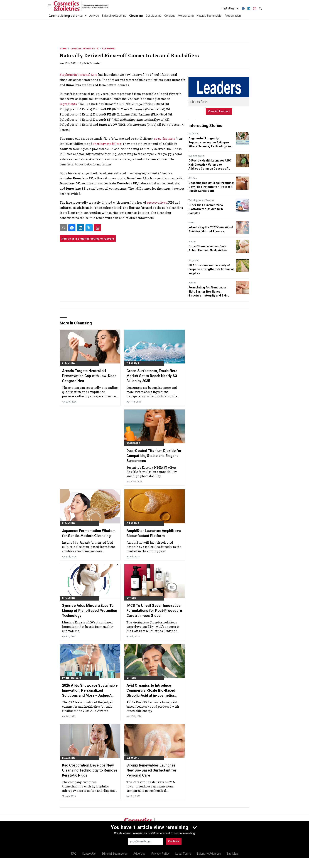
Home (63, 48)
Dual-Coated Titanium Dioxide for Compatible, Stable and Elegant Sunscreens (154, 456)
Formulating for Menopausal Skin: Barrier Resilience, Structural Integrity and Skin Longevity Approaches (207, 292)
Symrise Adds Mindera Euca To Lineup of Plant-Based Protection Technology (89, 610)
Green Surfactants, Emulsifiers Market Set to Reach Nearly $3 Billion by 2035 (151, 376)
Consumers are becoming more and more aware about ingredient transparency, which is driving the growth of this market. (151, 392)
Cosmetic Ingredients (84, 48)
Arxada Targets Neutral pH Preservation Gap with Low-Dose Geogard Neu (89, 376)
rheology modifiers (107, 144)
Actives (192, 241)
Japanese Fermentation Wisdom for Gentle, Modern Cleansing (89, 533)
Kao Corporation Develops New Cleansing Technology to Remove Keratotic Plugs (89, 770)
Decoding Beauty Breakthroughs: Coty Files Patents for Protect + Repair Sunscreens (211, 187)
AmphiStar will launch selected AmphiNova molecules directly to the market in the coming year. (154, 547)
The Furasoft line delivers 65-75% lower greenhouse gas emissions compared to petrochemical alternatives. (150, 786)
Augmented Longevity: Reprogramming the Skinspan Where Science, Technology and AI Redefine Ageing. (210, 142)
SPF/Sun (192, 178)
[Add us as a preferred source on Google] (97, 227)
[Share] (71, 227)
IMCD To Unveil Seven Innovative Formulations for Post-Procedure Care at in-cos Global (154, 610)
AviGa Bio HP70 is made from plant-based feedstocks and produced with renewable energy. (152, 706)
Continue (173, 841)
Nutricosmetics (196, 156)
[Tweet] (89, 227)
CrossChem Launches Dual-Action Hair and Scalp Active (207, 248)
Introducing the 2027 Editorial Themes (210, 229)
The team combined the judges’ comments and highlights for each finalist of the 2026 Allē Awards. (87, 706)
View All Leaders (219, 111)
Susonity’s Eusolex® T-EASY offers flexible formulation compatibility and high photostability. (151, 472)
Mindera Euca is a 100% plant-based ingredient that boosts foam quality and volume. (88, 626)
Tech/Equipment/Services (201, 200)
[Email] (63, 227)
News (191, 222)
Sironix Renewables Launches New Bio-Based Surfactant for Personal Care (151, 770)
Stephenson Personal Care (78, 74)
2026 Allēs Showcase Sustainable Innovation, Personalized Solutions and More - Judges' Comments (89, 690)
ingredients (68, 104)
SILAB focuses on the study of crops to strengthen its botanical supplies (211, 269)
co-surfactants (164, 138)
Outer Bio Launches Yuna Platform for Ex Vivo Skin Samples (205, 209)
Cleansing (109, 48)
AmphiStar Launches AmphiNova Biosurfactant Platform (153, 533)
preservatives (157, 202)
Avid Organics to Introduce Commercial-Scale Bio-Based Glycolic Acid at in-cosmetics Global (150, 690)
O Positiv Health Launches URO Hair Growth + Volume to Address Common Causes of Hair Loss (209, 165)
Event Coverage (72, 678)
